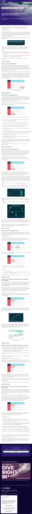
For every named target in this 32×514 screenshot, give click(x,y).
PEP (24, 32)
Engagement (17, 56)
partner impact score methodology (22, 185)
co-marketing (16, 69)
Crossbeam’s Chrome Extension (20, 225)
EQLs (15, 71)
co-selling (7, 100)
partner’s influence (11, 141)
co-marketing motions (21, 126)
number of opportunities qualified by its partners (22, 55)
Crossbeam (28, 32)
